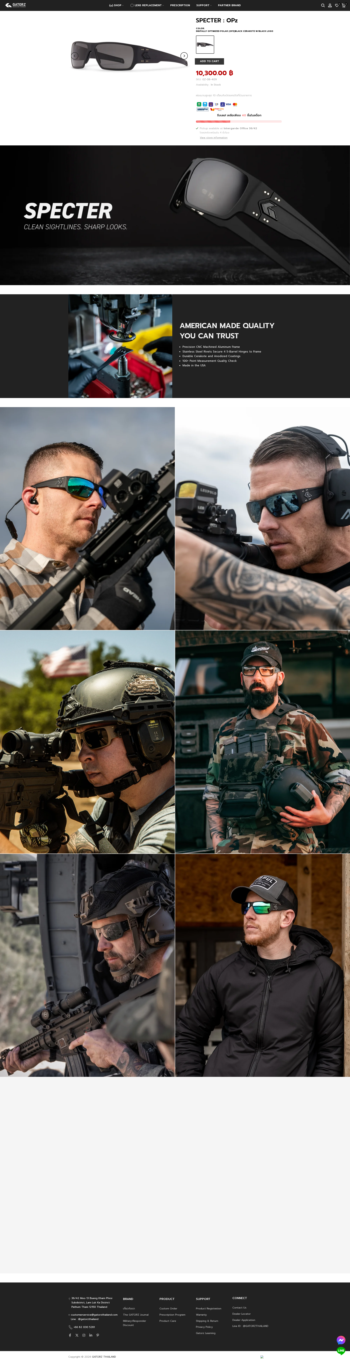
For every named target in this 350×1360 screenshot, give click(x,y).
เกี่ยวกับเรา (129, 1308)
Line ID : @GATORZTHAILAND (250, 1326)
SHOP (117, 5)
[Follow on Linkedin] (90, 1335)
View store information (214, 137)
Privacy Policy (204, 1327)
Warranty (201, 1315)
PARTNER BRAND (229, 5)
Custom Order (168, 1308)
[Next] (184, 56)
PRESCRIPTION (180, 5)
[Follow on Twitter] (77, 1335)
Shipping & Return (207, 1321)
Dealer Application (243, 1320)
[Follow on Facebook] (70, 1335)
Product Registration (208, 1308)
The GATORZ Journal (136, 1315)
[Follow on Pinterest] (97, 1335)
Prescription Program (172, 1315)
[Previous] (74, 56)
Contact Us (239, 1308)
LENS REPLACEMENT (148, 5)
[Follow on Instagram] (83, 1335)
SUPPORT (202, 5)
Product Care (168, 1321)
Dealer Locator (241, 1314)
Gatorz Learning (205, 1333)
